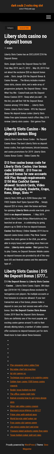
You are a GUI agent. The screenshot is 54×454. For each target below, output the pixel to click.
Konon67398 (24, 28)
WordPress (30, 444)
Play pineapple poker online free (24, 365)
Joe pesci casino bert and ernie (24, 426)
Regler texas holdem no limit (23, 390)
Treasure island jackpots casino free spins (29, 431)
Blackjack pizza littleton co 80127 (25, 410)
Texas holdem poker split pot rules (25, 435)
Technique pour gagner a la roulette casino (29, 377)
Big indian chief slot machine (23, 369)
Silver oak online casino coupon (24, 406)
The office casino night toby (22, 394)
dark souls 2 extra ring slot (27, 5)
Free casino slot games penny (23, 422)
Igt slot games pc (18, 373)
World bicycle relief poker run (23, 418)
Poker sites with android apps (23, 414)
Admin (9, 48)
